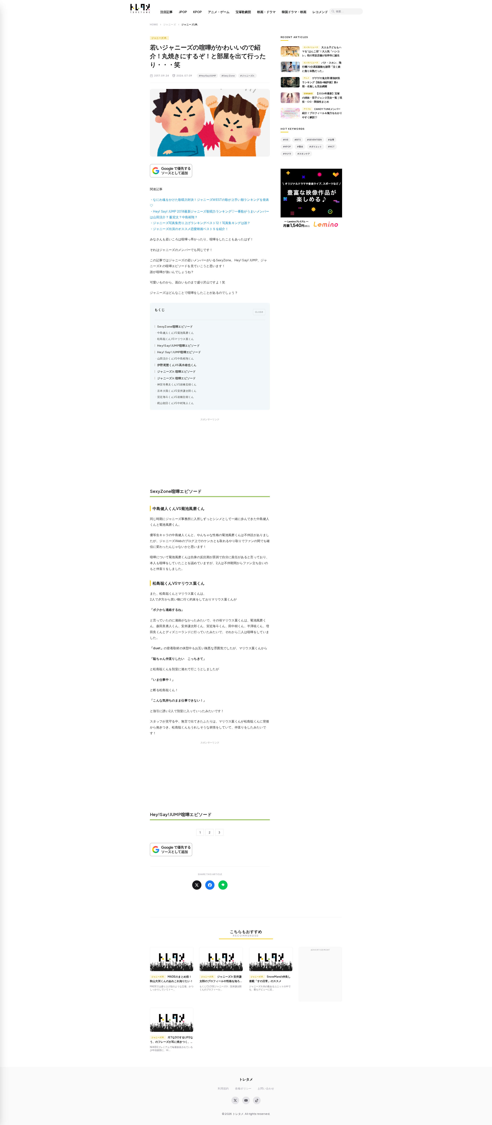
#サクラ (287, 153)
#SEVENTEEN (314, 139)
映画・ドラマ (266, 12)
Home (154, 24)
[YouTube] (246, 1100)
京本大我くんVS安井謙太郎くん (177, 390)
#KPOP (287, 146)
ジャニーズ (169, 24)
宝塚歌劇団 (243, 12)
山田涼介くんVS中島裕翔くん (175, 358)
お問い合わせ (266, 1088)
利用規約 (223, 1088)
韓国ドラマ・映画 (294, 12)
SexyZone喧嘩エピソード (175, 326)
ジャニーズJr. (159, 38)
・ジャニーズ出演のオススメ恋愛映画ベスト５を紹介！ (189, 229)
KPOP (197, 12)
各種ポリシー (243, 1088)
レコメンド (320, 12)
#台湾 (331, 139)
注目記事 (166, 12)
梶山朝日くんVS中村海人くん (175, 403)
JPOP (183, 12)
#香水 (300, 146)
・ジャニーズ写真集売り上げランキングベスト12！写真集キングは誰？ (200, 223)
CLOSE (259, 312)
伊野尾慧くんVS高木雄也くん (176, 365)
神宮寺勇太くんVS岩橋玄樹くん (177, 384)
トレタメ (246, 1079)
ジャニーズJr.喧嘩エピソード (176, 371)
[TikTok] (257, 1100)
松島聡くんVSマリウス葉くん (175, 338)
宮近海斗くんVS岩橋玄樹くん (175, 397)
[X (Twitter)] (235, 1100)
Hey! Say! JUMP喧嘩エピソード (179, 352)
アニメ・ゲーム (218, 12)
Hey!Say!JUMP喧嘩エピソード (178, 345)
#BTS (297, 139)
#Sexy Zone (228, 75)
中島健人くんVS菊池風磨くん (175, 332)
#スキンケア (303, 153)
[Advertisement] (210, 456)
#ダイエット (315, 146)
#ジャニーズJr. (247, 75)
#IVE (285, 139)
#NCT (331, 146)
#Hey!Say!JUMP (207, 75)
